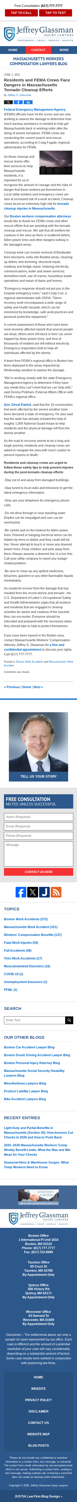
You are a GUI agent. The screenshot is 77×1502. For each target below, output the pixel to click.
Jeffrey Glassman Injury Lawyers (49, 1485)
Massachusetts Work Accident (30, 927)
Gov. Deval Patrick (17, 404)
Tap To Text (55, 13)
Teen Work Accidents (23, 958)
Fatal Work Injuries (21, 942)
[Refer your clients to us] (38, 1197)
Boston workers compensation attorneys (40, 216)
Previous (12, 687)
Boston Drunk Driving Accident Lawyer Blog (37, 1055)
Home (12, 50)
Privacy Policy (38, 1400)
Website (38, 1388)
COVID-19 (13, 974)
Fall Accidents (17, 950)
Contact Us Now (38, 872)
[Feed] (56, 892)
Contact (38, 50)
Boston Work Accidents (29, 661)
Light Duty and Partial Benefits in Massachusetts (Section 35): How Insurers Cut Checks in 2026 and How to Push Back (38, 1132)
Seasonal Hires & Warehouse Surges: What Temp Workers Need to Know (36, 1165)
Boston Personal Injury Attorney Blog (32, 1063)
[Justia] (44, 892)
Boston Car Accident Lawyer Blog (29, 1047)
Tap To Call (21, 13)
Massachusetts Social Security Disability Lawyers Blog (34, 1073)
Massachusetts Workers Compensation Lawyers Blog (38, 33)
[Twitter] (32, 892)
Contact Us (38, 1422)
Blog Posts (38, 1445)
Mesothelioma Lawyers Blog (25, 1083)
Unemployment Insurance (25, 982)
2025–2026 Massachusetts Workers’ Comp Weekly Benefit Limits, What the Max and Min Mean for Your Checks (37, 1150)
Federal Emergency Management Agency (35, 109)
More (64, 50)
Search (69, 1020)
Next (38, 687)
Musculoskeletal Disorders (27, 966)
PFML (10, 989)
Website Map (38, 1434)
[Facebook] (21, 892)
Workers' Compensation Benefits (33, 935)
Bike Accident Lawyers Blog (25, 1099)
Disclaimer (39, 1411)
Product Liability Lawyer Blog (26, 1091)
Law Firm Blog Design (37, 1496)
